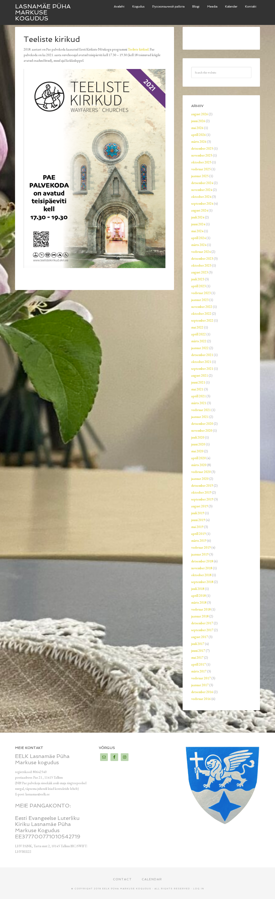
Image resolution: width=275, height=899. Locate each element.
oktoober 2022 (201, 313)
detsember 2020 (202, 423)
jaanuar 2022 (200, 348)
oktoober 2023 (201, 265)
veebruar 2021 (201, 410)
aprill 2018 (198, 595)
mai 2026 (197, 128)
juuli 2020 (197, 437)
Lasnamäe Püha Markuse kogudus (43, 12)
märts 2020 (198, 465)
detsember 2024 (202, 183)
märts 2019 (198, 540)
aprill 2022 (198, 334)
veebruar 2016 (201, 698)
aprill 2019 (198, 533)
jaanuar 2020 (200, 478)
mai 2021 (197, 389)
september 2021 (202, 368)
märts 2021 (198, 403)
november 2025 (201, 155)
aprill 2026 (198, 134)
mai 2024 (197, 231)
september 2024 (202, 203)
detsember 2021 (202, 355)
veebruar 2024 (201, 251)
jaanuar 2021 (200, 416)
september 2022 (202, 320)
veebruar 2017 (201, 678)
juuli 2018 (197, 588)
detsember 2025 (202, 148)
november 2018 (201, 568)
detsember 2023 (202, 258)
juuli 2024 (197, 217)
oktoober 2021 (201, 361)
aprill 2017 (198, 664)
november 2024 (201, 189)
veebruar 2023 (201, 293)
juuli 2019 (197, 513)
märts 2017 (198, 671)
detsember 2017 (202, 623)
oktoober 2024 (201, 196)
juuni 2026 (198, 121)
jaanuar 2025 (200, 176)
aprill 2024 (198, 238)
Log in (198, 888)
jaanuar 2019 (200, 554)
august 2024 (199, 210)
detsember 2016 (202, 692)
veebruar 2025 (201, 169)
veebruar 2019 (201, 547)
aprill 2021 (198, 396)
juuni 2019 (198, 520)
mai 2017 (197, 657)
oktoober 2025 (201, 162)
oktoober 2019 (201, 492)
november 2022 (201, 306)
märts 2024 (198, 244)
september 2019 (202, 499)
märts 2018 (198, 602)
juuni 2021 (198, 382)
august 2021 (199, 375)
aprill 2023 (198, 286)
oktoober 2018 (201, 575)
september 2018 (202, 582)
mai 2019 (197, 527)
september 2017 (202, 630)
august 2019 (199, 506)
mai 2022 (197, 327)
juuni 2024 (198, 224)
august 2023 (199, 272)
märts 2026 (198, 141)
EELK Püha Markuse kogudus (126, 888)
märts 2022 (198, 341)
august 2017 (199, 637)
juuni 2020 (198, 444)
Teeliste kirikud (138, 49)
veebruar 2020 (201, 471)
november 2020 (201, 430)
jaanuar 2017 (200, 685)
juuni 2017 (198, 650)
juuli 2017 (197, 643)
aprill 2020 (198, 458)
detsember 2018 (202, 561)
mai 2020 (197, 451)
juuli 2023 (197, 279)
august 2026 (199, 114)
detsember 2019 (202, 485)
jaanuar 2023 (200, 300)
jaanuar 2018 (200, 616)
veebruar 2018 (201, 609)
